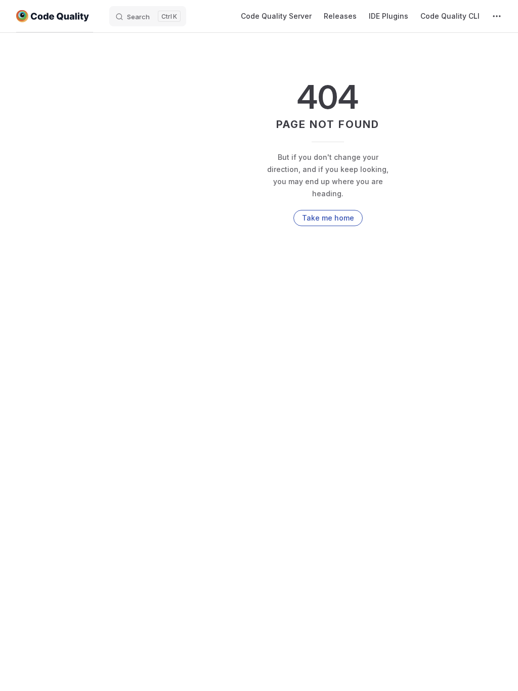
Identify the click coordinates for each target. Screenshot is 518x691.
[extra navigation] (497, 16)
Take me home (328, 217)
